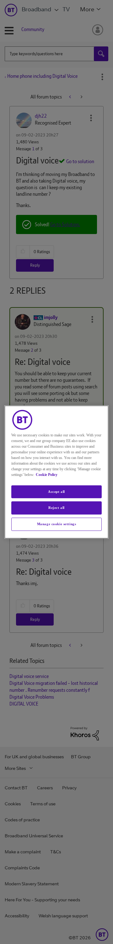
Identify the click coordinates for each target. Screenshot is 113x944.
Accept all (56, 491)
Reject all (56, 508)
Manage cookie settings (56, 524)
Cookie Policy (46, 474)
